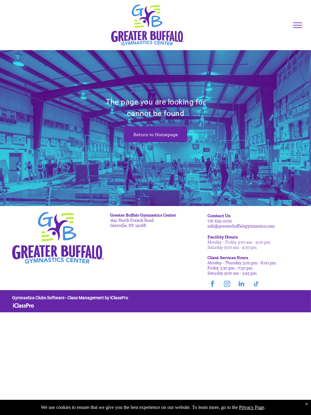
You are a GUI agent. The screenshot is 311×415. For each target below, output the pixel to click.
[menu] (298, 25)
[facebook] (212, 284)
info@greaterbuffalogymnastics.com (241, 226)
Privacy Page (251, 407)
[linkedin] (241, 284)
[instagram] (227, 284)
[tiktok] (256, 284)
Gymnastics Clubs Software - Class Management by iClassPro (70, 297)
